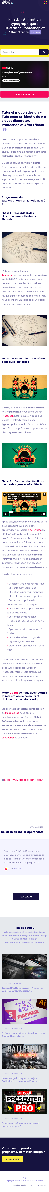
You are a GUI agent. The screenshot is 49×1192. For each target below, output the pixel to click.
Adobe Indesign (20, 935)
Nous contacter (12, 1159)
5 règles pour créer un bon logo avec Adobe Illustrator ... (23, 1035)
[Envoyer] (44, 52)
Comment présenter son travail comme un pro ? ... (20, 1125)
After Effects (34, 530)
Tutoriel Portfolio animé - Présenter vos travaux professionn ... (22, 989)
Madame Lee (12, 712)
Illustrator (7, 275)
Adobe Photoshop (37, 935)
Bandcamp (8, 737)
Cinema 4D (16, 939)
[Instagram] (23, 1177)
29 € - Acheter (25, 94)
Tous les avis (25, 897)
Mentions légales (20, 1185)
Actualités (42, 1185)
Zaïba (14, 692)
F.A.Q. (32, 1185)
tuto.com (17, 869)
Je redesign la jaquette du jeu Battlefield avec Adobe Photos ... (21, 1080)
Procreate (10, 942)
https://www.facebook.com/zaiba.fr (23, 779)
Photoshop (8, 415)
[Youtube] (25, 1177)
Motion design (30, 939)
